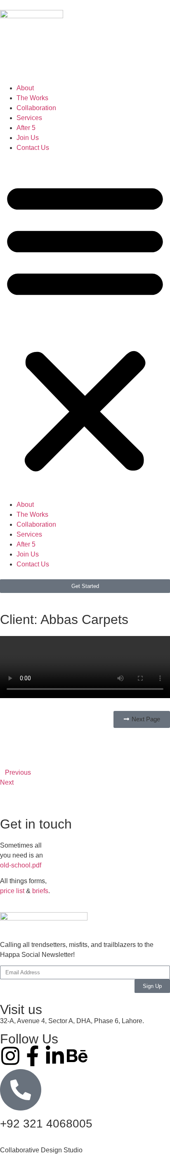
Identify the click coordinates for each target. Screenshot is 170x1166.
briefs (40, 890)
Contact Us (33, 147)
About (25, 88)
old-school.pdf (20, 865)
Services (29, 117)
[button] (85, 326)
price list (12, 890)
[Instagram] (10, 1056)
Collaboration (36, 107)
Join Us (28, 137)
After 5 (26, 127)
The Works (32, 97)
